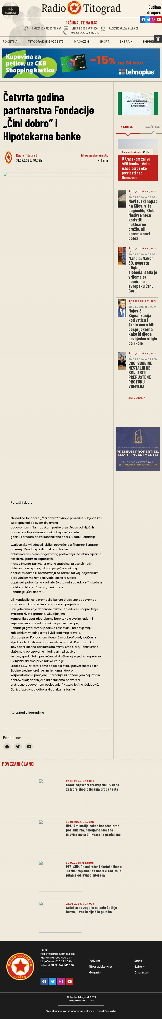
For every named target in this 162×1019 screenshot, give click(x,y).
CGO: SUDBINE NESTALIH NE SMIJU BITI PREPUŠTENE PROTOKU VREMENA (140, 374)
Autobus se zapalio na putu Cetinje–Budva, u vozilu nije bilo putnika (92, 909)
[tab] (128, 127)
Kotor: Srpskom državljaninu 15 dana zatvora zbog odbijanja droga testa (92, 787)
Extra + (126, 41)
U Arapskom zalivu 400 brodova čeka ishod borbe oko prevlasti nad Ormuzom (136, 168)
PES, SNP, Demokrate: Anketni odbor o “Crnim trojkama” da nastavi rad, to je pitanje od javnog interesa (94, 870)
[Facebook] (143, 19)
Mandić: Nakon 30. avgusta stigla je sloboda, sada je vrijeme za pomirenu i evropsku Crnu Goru (142, 274)
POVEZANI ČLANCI (18, 764)
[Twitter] (148, 19)
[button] (158, 39)
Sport (104, 41)
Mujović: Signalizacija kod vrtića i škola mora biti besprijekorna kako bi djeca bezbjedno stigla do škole (142, 327)
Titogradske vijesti (45, 41)
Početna (10, 41)
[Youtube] (69, 981)
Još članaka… (137, 398)
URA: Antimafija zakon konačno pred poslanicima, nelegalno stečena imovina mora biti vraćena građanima (93, 830)
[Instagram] (153, 19)
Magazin (81, 41)
